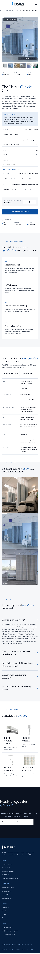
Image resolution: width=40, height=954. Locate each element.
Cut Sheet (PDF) (27, 373)
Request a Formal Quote (10, 822)
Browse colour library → (10, 169)
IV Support (5, 875)
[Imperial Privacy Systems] (18, 4)
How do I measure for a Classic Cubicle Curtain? (16, 653)
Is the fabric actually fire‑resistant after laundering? (17, 664)
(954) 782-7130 (7, 927)
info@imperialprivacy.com (10, 931)
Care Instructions (7, 898)
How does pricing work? (13, 619)
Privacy (4, 949)
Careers (4, 914)
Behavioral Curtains (8, 871)
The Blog (5, 894)
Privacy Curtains (12, 10)
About (4, 911)
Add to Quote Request (19, 212)
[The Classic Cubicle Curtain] (4, 65)
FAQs (3, 918)
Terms (11, 949)
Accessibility (20, 949)
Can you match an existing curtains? (14, 676)
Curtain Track (6, 868)
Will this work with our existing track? (16, 688)
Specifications (6, 891)
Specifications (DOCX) (11, 373)
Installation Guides (8, 887)
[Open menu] (36, 4)
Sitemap (30, 949)
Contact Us (5, 907)
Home (1, 10)
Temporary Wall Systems (10, 878)
